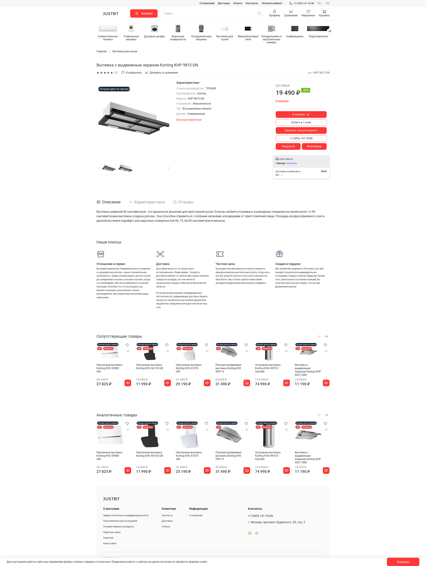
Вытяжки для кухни (224, 38)
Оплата (237, 3)
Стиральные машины (131, 38)
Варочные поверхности (178, 38)
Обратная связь (112, 532)
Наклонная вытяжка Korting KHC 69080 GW (109, 368)
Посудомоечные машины (201, 38)
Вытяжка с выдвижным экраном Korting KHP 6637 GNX (308, 369)
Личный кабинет (272, 3)
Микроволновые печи (248, 38)
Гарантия (108, 537)
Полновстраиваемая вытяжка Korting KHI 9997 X (228, 368)
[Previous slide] (102, 118)
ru (319, 3)
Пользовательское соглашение (120, 521)
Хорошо (403, 562)
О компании (207, 3)
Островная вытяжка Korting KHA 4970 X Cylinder (268, 368)
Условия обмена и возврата (118, 526)
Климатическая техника (108, 38)
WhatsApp (313, 146)
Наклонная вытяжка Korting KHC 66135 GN (149, 366)
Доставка (224, 3)
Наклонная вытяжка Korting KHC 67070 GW (189, 368)
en (327, 3)
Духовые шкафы (154, 36)
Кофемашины (294, 36)
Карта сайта (109, 543)
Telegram (286, 146)
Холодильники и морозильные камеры (271, 39)
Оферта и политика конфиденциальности (125, 515)
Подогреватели (318, 36)
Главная (102, 51)
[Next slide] (166, 118)
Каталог (147, 13)
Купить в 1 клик (301, 122)
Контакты (252, 3)
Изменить (292, 163)
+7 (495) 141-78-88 (304, 3)
